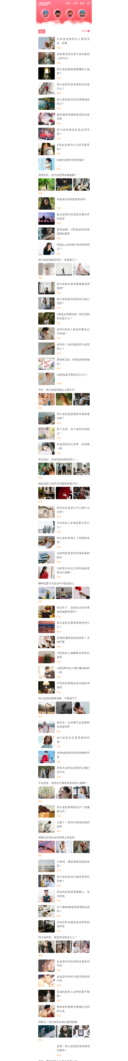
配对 (82, 3)
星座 (68, 3)
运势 (75, 3)
